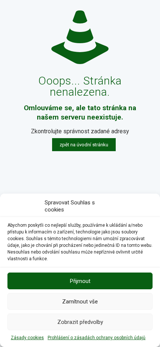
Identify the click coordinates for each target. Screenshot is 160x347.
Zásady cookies (27, 337)
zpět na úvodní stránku (84, 144)
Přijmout (80, 281)
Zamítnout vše (80, 301)
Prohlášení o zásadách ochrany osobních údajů (96, 337)
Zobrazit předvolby (80, 322)
